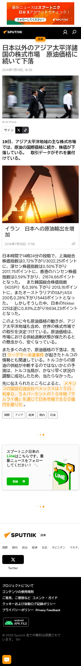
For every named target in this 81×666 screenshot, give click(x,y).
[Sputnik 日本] (13, 34)
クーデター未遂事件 (25, 354)
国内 (42, 415)
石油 (53, 415)
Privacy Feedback (48, 610)
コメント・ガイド (45, 598)
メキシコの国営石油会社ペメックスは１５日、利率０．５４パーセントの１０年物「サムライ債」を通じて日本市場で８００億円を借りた (39, 394)
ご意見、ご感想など (16, 598)
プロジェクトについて (18, 586)
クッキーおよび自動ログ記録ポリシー (29, 604)
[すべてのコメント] (6, 659)
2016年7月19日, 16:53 (17, 70)
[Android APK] (16, 623)
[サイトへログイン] (65, 31)
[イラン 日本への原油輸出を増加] (40, 194)
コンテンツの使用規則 (18, 592)
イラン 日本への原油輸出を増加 (39, 232)
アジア (19, 415)
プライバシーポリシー (18, 610)
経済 (31, 415)
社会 (44, 547)
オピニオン (58, 547)
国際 (7, 415)
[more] (73, 243)
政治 (24, 547)
